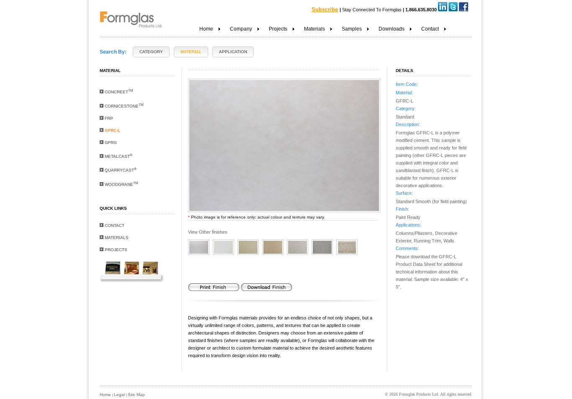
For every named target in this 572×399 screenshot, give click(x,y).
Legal (120, 394)
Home (106, 394)
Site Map (136, 394)
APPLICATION (233, 51)
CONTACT (113, 225)
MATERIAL (190, 51)
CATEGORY (151, 51)
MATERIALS (116, 237)
